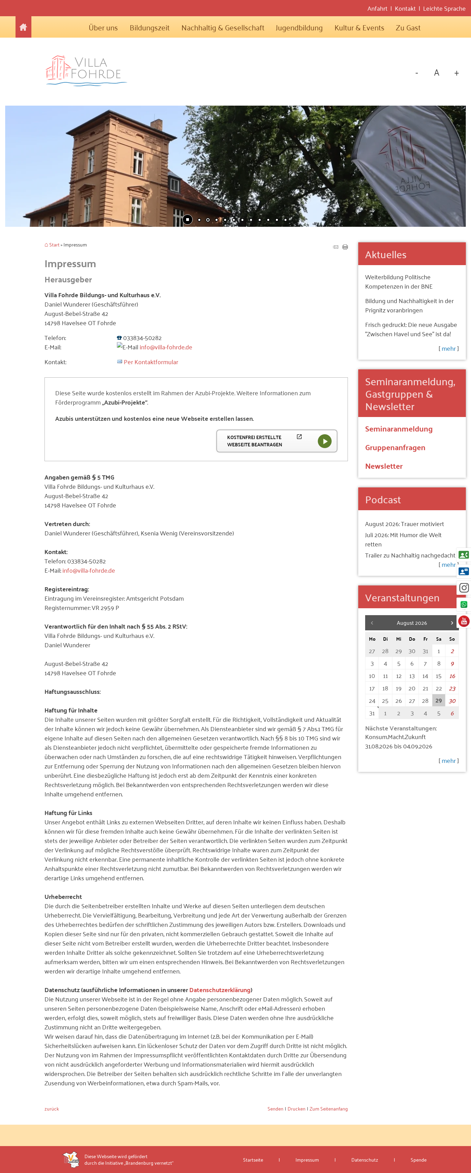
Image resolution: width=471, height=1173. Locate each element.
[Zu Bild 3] (216, 220)
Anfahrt (378, 8)
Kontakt (405, 8)
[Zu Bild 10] (277, 220)
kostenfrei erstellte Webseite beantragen (264, 441)
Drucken (296, 1108)
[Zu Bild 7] (251, 220)
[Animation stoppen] (187, 219)
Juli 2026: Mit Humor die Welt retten (403, 539)
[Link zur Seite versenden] (335, 246)
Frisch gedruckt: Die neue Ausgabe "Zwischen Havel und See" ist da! (411, 329)
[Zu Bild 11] (285, 220)
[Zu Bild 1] (199, 220)
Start (54, 245)
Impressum (307, 1159)
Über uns (103, 27)
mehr (448, 347)
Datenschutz (364, 1159)
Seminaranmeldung (399, 428)
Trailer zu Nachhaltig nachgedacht (410, 554)
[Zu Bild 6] (242, 220)
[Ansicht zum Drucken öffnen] (345, 246)
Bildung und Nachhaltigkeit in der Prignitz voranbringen (409, 305)
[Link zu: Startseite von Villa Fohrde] (90, 72)
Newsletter (384, 465)
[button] (33, 165)
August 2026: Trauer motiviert (404, 523)
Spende (419, 1159)
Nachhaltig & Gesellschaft (222, 27)
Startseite (23, 27)
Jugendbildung (299, 27)
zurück (51, 1108)
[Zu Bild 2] (208, 220)
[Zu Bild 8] (259, 220)
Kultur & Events (359, 27)
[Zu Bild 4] (225, 220)
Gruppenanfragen (395, 447)
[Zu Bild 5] (234, 220)
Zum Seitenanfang (329, 1108)
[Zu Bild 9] (268, 220)
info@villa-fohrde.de (166, 346)
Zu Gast (408, 27)
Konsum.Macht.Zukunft (395, 736)
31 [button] (372, 713)
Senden (275, 1108)
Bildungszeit (150, 27)
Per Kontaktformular (151, 361)
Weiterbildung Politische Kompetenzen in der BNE (399, 281)
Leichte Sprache (444, 8)
